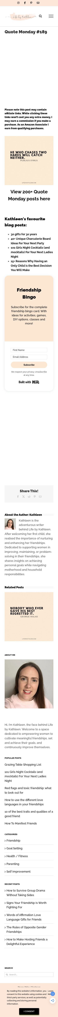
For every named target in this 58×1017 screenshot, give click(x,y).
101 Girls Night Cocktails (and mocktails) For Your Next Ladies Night (32, 252)
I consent (29, 1011)
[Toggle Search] (40, 16)
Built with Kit (29, 382)
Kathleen (35, 514)
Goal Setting (14, 848)
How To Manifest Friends (21, 823)
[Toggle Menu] (51, 16)
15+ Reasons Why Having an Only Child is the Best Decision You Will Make (31, 266)
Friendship (13, 840)
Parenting (12, 864)
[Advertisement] (29, 68)
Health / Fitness (17, 856)
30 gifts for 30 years (24, 234)
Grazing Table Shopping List (23, 764)
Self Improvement (18, 871)
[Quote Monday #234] (29, 593)
